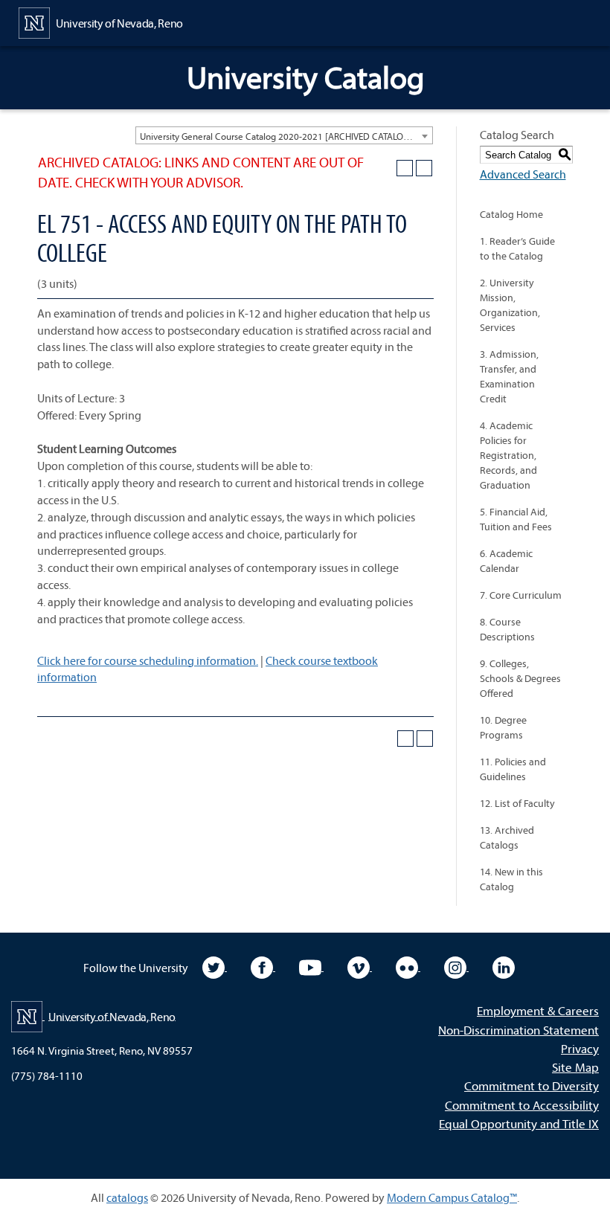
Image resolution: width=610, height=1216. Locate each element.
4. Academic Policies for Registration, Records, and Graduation (508, 455)
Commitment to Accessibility (522, 1105)
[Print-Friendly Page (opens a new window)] (404, 168)
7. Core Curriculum (521, 595)
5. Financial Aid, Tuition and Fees (516, 519)
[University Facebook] (263, 966)
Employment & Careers (538, 1010)
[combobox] (284, 135)
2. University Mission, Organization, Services (510, 305)
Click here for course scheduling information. (147, 660)
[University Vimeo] (359, 966)
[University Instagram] (456, 966)
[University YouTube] (311, 966)
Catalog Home (511, 214)
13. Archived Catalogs (507, 837)
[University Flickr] (408, 966)
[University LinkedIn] (503, 966)
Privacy (580, 1048)
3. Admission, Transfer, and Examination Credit (509, 376)
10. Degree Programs (503, 727)
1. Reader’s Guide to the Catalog (517, 248)
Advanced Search (523, 174)
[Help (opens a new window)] (424, 168)
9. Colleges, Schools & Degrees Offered (520, 678)
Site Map (575, 1067)
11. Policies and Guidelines (513, 769)
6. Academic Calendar (506, 561)
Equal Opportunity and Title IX (519, 1123)
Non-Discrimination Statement (518, 1030)
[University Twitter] (214, 966)
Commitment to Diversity (531, 1085)
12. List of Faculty (517, 803)
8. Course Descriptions (507, 629)
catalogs (127, 1197)
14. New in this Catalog (511, 879)
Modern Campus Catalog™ (452, 1197)
